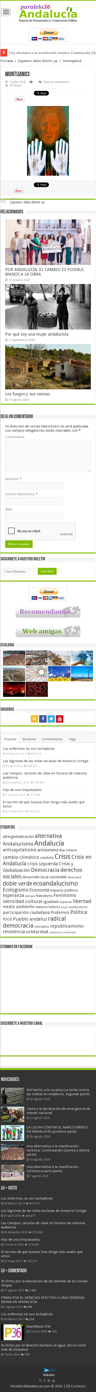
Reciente (29, 739)
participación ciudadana (26, 912)
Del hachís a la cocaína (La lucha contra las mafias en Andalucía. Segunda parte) (58, 1092)
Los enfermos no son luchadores (29, 749)
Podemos (60, 912)
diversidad (74, 877)
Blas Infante (68, 850)
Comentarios (52, 739)
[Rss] (34, 719)
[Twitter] (51, 719)
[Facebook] (43, 719)
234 (31, 1319)
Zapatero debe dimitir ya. (38, 61)
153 (54, 1331)
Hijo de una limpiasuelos (22, 790)
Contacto (78, 1386)
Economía (39, 890)
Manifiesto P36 (39, 1326)
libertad (82, 901)
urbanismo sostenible (62, 932)
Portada (6, 61)
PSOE (7, 919)
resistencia (14, 931)
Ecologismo (15, 890)
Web (8, 509)
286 (29, 1307)
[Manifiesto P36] (12, 1332)
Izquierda (65, 902)
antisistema (47, 850)
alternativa (48, 836)
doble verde (17, 883)
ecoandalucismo (55, 883)
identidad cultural (22, 901)
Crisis (63, 856)
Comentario (14, 437)
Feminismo (65, 895)
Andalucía (49, 843)
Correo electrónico (21, 494)
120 (26, 1354)
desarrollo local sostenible (44, 877)
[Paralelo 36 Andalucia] (48, 13)
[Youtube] (59, 719)
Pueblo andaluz (30, 919)
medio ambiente (18, 906)
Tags (72, 739)
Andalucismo (18, 844)
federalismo (44, 896)
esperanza (13, 895)
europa (30, 896)
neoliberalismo (78, 907)
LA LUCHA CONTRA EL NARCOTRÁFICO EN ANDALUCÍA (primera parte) (57, 1129)
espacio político (64, 890)
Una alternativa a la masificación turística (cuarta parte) (53, 1169)
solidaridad (37, 931)
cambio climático (21, 857)
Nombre (13, 479)
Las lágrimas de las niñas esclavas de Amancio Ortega (45, 761)
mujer (64, 907)
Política (78, 912)
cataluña (47, 858)
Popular (10, 739)
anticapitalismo (19, 850)
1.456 (32, 1290)
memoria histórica (47, 907)
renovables (41, 926)
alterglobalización (18, 836)
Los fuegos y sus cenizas (27, 394)
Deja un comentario (57, 82)
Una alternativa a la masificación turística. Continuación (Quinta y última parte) (58, 1150)
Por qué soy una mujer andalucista (37, 334)
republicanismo (67, 926)
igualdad (50, 901)
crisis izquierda (42, 863)
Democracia (45, 870)
